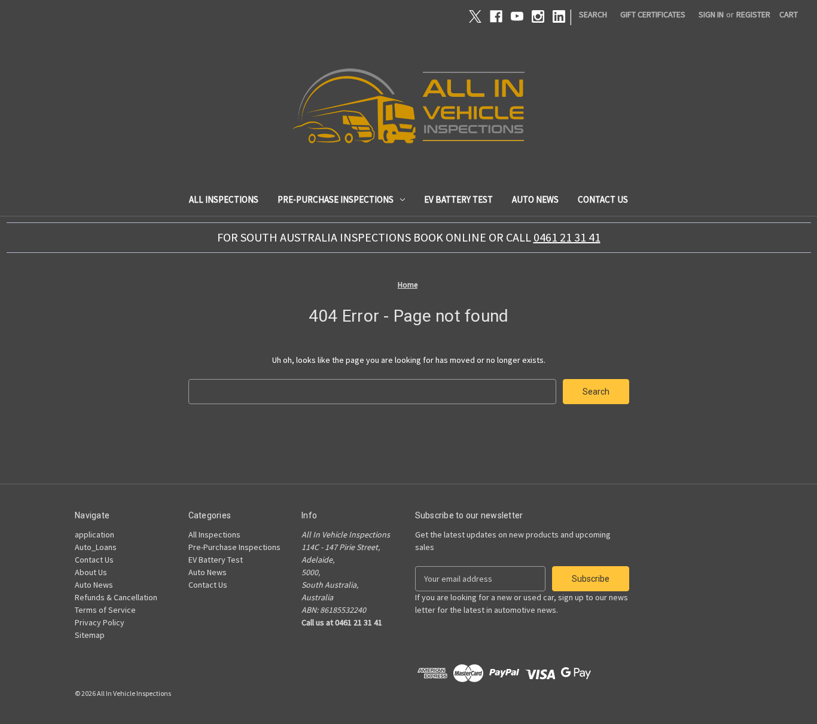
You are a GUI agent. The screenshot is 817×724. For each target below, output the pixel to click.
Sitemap (90, 635)
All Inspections (223, 199)
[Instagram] (538, 16)
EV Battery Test (458, 199)
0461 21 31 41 (567, 237)
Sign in (711, 14)
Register (753, 14)
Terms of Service (105, 609)
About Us (91, 572)
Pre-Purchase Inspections (336, 199)
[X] (475, 16)
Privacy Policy (99, 622)
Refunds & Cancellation (116, 597)
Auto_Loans (96, 547)
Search (593, 14)
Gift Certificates (652, 14)
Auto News (535, 199)
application (94, 534)
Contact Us (603, 199)
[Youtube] (517, 16)
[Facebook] (496, 16)
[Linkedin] (559, 16)
